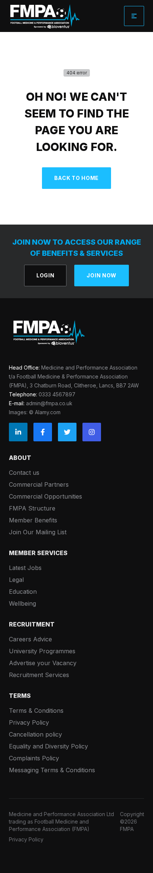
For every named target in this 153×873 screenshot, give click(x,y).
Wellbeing (22, 603)
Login (45, 275)
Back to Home (76, 178)
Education (23, 591)
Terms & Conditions (36, 710)
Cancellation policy (35, 734)
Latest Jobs (25, 567)
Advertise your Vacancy (42, 663)
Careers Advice (30, 639)
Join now (102, 275)
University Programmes (42, 651)
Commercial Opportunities (45, 496)
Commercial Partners (39, 484)
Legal (16, 579)
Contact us (24, 472)
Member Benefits (33, 520)
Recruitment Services (39, 675)
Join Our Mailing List (37, 532)
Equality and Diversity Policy (48, 746)
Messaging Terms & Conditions (52, 770)
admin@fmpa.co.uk (49, 403)
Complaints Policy (34, 758)
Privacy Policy (29, 722)
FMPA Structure (32, 508)
